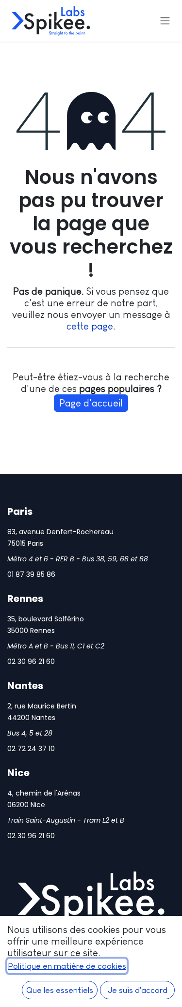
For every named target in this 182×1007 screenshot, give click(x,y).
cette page (89, 326)
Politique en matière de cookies (67, 966)
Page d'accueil (91, 403)
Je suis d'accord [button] (137, 990)
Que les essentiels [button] (59, 990)
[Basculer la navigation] (165, 21)
